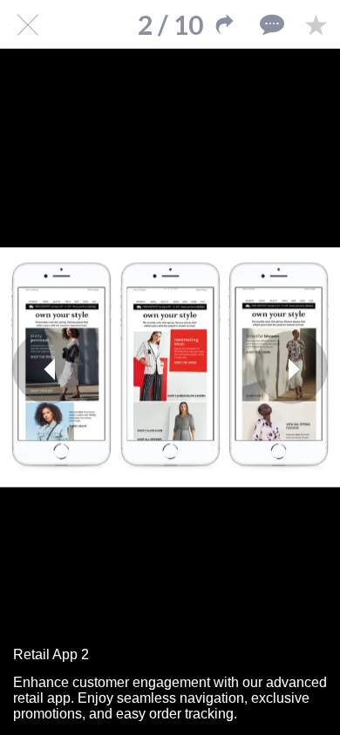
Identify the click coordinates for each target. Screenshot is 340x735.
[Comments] (270, 24)
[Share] (225, 24)
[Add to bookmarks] (316, 24)
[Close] (24, 24)
